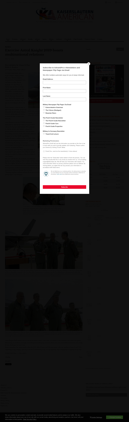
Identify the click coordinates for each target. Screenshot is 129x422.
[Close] (88, 63)
